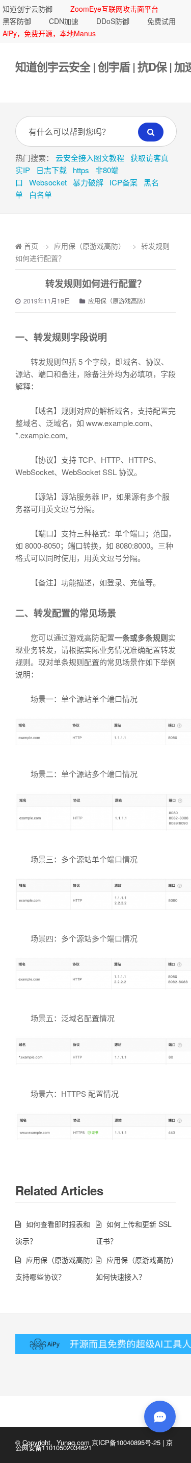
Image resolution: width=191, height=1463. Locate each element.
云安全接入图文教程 (90, 157)
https (81, 169)
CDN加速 (63, 21)
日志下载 (51, 169)
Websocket (48, 182)
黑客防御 (17, 21)
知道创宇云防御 (27, 9)
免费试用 (161, 21)
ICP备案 (124, 182)
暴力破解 (88, 182)
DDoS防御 (112, 21)
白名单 (40, 194)
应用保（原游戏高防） (89, 246)
